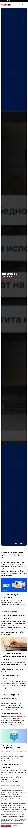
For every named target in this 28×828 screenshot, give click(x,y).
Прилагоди (15, 825)
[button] (22, 5)
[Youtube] (19, 543)
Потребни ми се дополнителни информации (12, 823)
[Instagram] (23, 543)
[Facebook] (16, 543)
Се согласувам (6, 825)
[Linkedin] (21, 543)
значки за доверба (17, 716)
